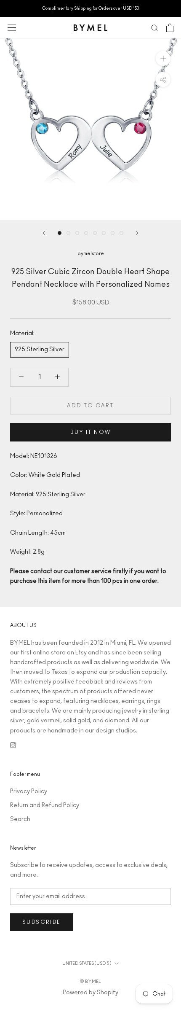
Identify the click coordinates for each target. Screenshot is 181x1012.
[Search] (155, 27)
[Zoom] (163, 58)
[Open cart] (169, 28)
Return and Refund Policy (44, 805)
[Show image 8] (121, 233)
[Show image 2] (68, 233)
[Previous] (44, 233)
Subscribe (41, 922)
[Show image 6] (104, 233)
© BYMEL (90, 981)
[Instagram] (13, 745)
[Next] (137, 233)
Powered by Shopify (90, 993)
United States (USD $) (86, 963)
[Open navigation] (12, 27)
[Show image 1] (59, 233)
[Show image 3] (77, 233)
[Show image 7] (112, 233)
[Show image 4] (86, 233)
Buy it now (90, 432)
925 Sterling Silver (39, 350)
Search (20, 819)
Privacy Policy (28, 791)
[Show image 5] (95, 233)
